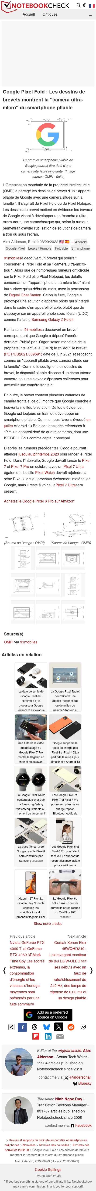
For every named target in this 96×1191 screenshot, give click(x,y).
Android (81, 241)
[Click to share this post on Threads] (34, 1027)
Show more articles (48, 923)
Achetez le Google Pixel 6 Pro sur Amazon (39, 501)
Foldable (61, 248)
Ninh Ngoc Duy (68, 1098)
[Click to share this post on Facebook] (22, 1027)
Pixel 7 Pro (20, 466)
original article (69, 1050)
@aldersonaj (80, 1077)
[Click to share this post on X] (58, 1026)
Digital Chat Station (25, 295)
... (90, 14)
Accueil (29, 14)
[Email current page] (60, 1036)
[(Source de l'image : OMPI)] (24, 524)
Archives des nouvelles (54, 1145)
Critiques (50, 14)
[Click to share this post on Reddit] (71, 1026)
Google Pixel (15, 248)
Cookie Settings (48, 1169)
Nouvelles (29, 1145)
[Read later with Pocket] (83, 1026)
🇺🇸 (61, 241)
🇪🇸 (67, 241)
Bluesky (84, 1083)
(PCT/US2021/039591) (23, 354)
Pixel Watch (45, 472)
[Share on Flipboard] (35, 1036)
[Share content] (11, 1027)
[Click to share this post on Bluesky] (46, 1027)
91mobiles (12, 258)
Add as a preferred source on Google (52, 1014)
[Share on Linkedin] (48, 1036)
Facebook (83, 1125)
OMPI (8, 642)
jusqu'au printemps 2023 (38, 454)
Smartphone (80, 248)
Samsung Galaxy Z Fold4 (52, 319)
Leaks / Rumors (39, 248)
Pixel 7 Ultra (73, 466)
